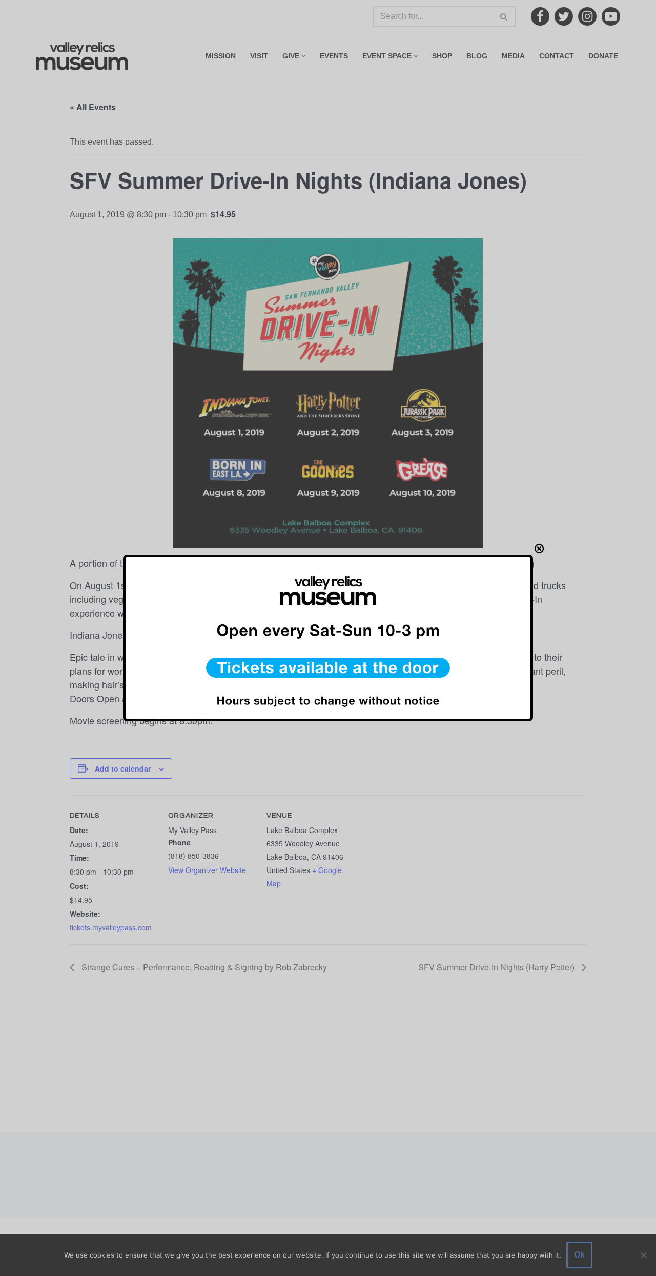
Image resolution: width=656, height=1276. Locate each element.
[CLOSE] (539, 548)
